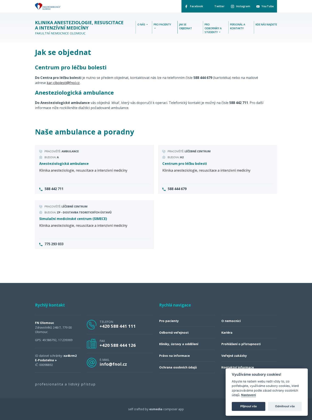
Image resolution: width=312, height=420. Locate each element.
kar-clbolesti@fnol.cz (63, 82)
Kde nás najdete (266, 24)
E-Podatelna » (46, 360)
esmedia (155, 409)
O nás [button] (141, 24)
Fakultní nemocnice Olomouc (79, 27)
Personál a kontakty (237, 26)
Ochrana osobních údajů (178, 367)
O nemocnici (231, 321)
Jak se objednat (185, 26)
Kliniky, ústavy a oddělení (178, 344)
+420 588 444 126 (118, 345)
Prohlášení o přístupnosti (241, 344)
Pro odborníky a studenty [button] (213, 28)
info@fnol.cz (113, 364)
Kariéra (226, 332)
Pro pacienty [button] (162, 24)
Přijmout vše (248, 406)
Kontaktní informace (237, 367)
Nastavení (248, 395)
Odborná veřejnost (174, 332)
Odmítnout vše (285, 406)
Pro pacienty (169, 321)
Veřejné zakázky (234, 356)
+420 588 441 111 (118, 326)
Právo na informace (174, 356)
